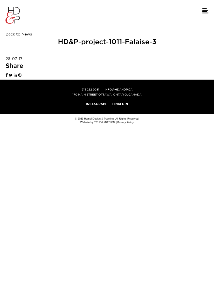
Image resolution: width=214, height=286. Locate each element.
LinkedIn (120, 104)
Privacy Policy (125, 122)
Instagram (96, 104)
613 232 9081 (90, 89)
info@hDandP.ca (118, 89)
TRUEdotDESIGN (104, 122)
